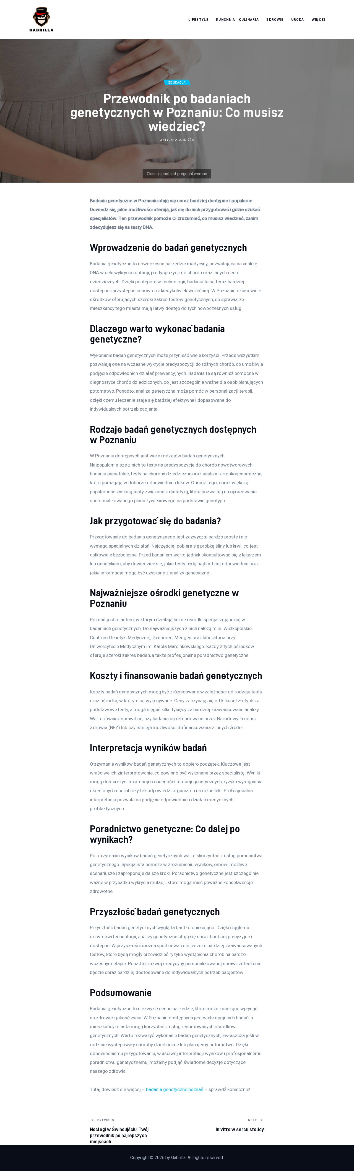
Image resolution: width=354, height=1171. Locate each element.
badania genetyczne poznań (175, 1089)
